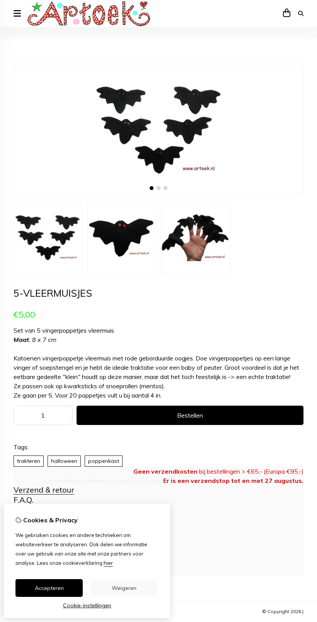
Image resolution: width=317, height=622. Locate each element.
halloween (64, 460)
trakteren (28, 460)
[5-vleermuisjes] (158, 193)
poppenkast (103, 460)
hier (108, 562)
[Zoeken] (300, 13)
